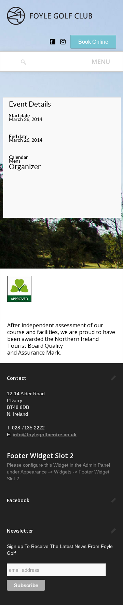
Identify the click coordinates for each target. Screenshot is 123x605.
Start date (19, 115)
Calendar (18, 157)
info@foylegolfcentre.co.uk (45, 434)
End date (18, 136)
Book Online (93, 42)
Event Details (30, 104)
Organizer (25, 166)
